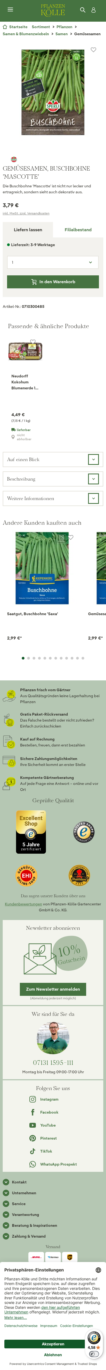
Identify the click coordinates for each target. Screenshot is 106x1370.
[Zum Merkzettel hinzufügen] (93, 49)
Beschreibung (21, 479)
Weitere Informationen (30, 498)
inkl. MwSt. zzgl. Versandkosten (26, 213)
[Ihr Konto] (92, 10)
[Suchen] (83, 10)
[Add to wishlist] (70, 537)
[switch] (94, 1354)
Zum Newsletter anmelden (53, 989)
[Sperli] (53, 159)
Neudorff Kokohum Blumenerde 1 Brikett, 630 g (23, 382)
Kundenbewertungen (23, 904)
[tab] (78, 229)
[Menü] (10, 9)
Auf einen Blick (23, 459)
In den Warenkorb (57, 282)
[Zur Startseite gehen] (53, 9)
